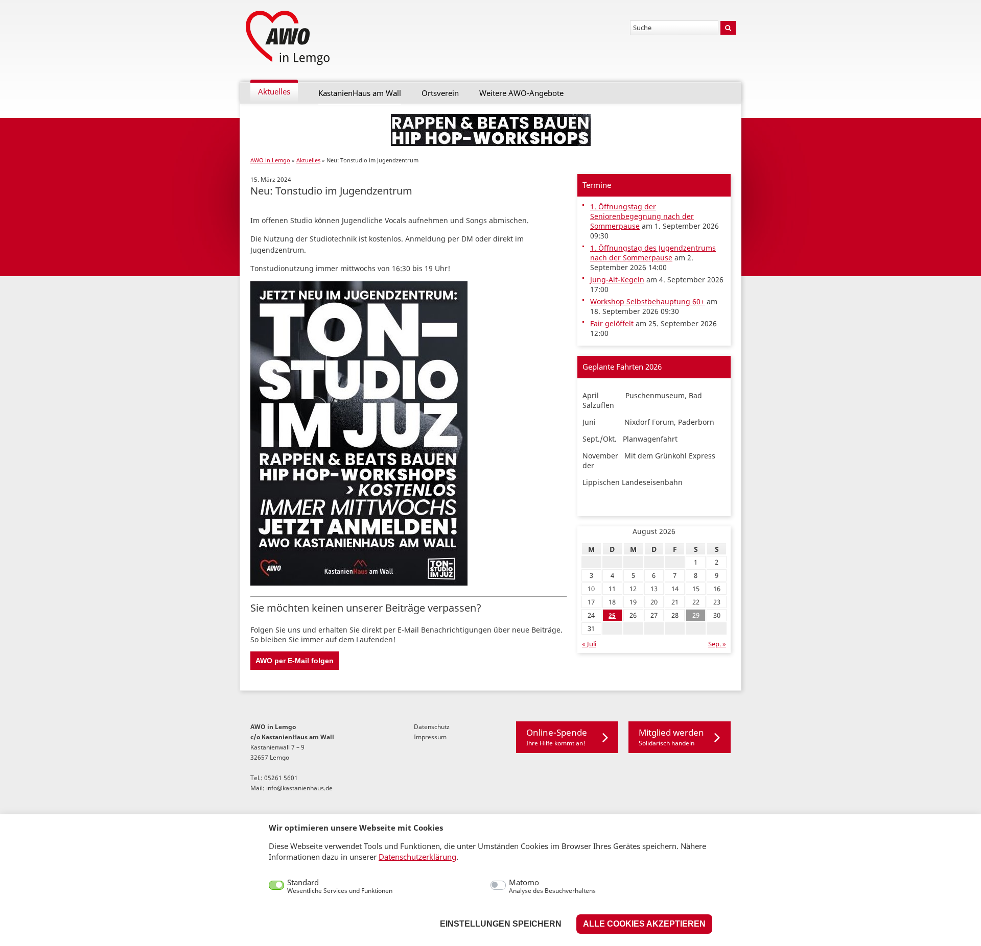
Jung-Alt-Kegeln (617, 279)
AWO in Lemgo (270, 160)
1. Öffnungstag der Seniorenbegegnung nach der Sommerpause (642, 216)
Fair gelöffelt (612, 323)
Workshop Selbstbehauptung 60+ (647, 301)
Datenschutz (432, 726)
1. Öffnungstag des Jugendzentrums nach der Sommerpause (653, 252)
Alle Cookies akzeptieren (644, 923)
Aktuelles (274, 91)
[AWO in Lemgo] (288, 38)
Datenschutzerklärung (417, 857)
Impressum (430, 737)
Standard (339, 886)
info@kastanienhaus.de (299, 788)
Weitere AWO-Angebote (521, 93)
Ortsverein (440, 93)
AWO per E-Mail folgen (294, 661)
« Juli (589, 644)
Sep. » (717, 644)
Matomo (552, 886)
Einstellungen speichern (501, 923)
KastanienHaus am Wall (359, 93)
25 (612, 615)
